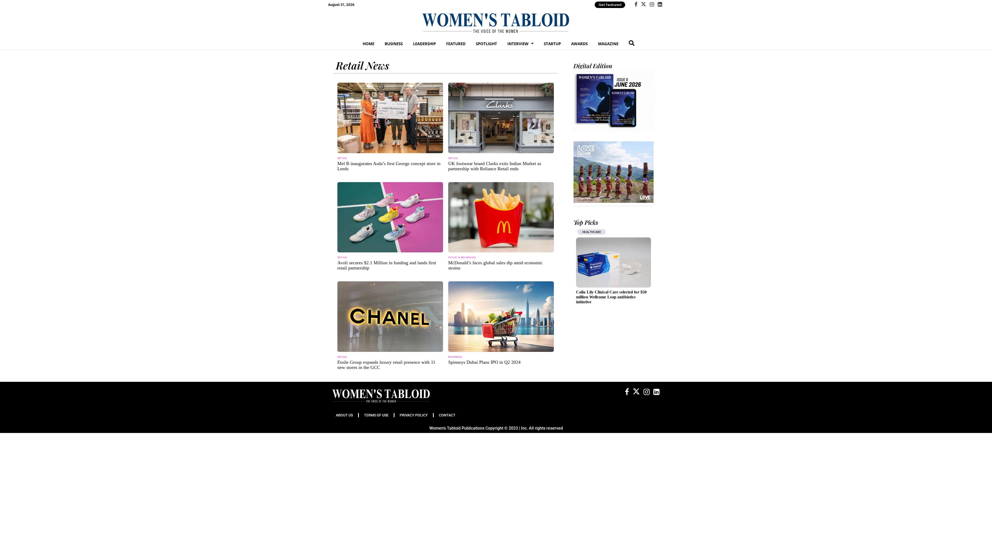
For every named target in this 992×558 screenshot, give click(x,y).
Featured (456, 43)
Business (394, 43)
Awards (579, 43)
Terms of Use (376, 415)
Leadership (424, 43)
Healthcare (591, 232)
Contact (447, 415)
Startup (552, 43)
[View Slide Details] (614, 172)
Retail (342, 158)
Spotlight (486, 43)
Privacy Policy (414, 415)
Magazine (608, 43)
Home (368, 43)
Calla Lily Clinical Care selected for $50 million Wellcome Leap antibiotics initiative (611, 297)
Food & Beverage (462, 257)
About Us (344, 415)
